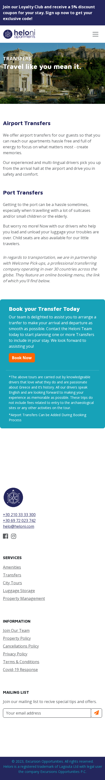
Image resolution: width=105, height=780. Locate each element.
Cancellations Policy (21, 646)
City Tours (12, 582)
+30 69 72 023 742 (19, 520)
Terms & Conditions (21, 661)
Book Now (22, 357)
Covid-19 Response (20, 669)
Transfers (12, 575)
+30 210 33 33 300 (19, 514)
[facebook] (5, 537)
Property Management (24, 598)
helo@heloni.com (18, 526)
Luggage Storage (19, 590)
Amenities (12, 567)
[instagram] (13, 537)
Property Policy (17, 638)
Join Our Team (16, 630)
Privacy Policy (15, 654)
